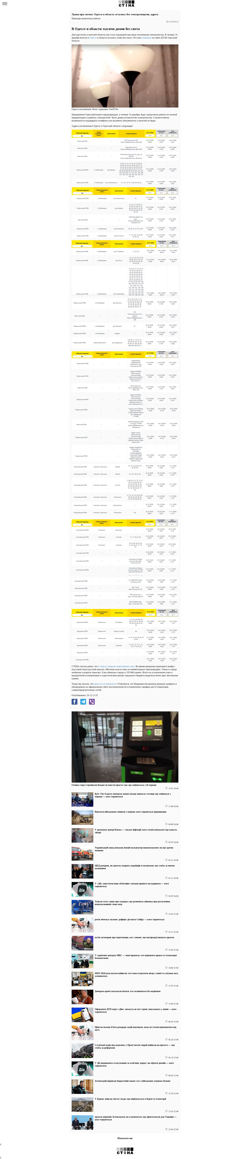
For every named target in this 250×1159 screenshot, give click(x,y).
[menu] (4, 3)
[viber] (92, 702)
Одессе (93, 37)
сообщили (146, 37)
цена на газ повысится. (105, 683)
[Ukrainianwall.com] (126, 3)
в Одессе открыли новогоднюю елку (116, 666)
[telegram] (83, 702)
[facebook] (74, 702)
